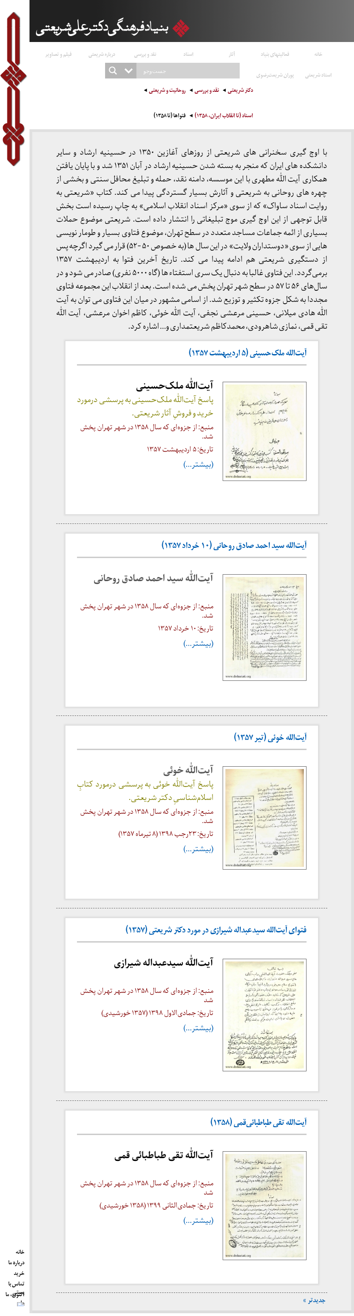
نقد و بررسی (145, 53)
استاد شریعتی (318, 74)
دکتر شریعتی (240, 91)
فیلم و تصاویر (58, 53)
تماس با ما (16, 1282)
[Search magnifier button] (113, 70)
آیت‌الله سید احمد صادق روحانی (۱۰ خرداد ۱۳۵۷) (234, 547)
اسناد (188, 53)
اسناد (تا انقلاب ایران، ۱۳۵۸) (224, 116)
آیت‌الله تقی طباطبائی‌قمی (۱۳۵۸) (258, 1124)
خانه (318, 53)
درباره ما (16, 1261)
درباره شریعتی (101, 53)
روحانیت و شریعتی (167, 91)
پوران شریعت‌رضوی (275, 74)
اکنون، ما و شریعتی (14, 1293)
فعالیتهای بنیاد (275, 53)
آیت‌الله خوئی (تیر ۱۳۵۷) (270, 739)
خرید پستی (18, 1271)
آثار (232, 53)
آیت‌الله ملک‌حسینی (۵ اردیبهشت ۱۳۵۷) (248, 354)
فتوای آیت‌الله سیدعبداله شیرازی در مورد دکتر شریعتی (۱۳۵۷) (216, 931)
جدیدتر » (314, 1301)
